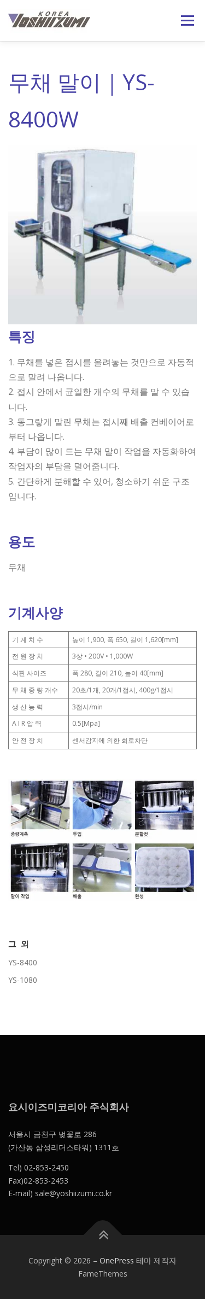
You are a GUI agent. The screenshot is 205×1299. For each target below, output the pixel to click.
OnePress (116, 1260)
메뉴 (184, 20)
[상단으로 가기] (102, 1234)
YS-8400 (22, 962)
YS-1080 (22, 980)
